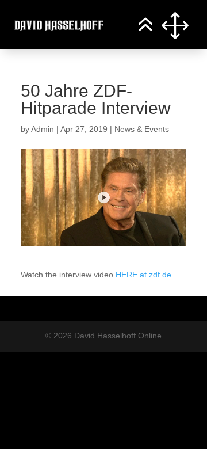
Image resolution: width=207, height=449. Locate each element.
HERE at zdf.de (143, 274)
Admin (42, 129)
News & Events (141, 129)
